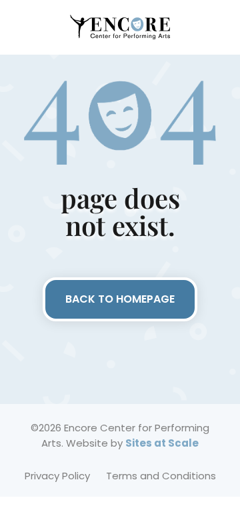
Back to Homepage (120, 299)
